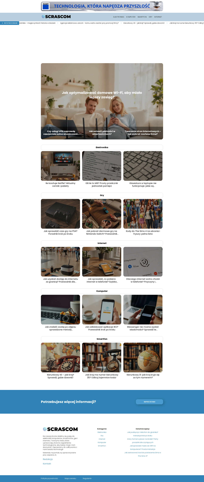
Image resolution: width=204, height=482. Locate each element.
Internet (158, 17)
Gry (150, 17)
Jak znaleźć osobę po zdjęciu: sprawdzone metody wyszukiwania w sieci (60, 328)
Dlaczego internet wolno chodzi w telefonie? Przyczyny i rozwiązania (143, 280)
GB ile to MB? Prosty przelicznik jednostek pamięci (102, 184)
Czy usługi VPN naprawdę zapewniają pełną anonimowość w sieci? (61, 132)
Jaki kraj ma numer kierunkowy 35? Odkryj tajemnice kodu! (158, 23)
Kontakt (47, 463)
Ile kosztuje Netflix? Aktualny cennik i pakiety (60, 184)
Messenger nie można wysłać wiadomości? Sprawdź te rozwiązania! (143, 328)
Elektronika (118, 17)
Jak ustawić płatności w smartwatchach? (102, 132)
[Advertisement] (102, 44)
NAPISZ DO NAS (149, 402)
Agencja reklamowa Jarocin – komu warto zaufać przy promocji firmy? (55, 23)
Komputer (130, 17)
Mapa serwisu (70, 478)
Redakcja (48, 459)
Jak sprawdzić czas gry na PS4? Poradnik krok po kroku (60, 232)
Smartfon (142, 17)
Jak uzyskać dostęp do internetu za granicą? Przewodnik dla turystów (60, 280)
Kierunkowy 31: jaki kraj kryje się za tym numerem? (143, 376)
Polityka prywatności (49, 478)
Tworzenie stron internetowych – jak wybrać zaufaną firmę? (143, 132)
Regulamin (87, 478)
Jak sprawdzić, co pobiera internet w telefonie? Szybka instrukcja (102, 280)
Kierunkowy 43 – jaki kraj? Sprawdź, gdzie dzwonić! (109, 23)
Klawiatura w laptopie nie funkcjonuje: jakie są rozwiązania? (143, 184)
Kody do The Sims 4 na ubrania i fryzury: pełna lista (143, 232)
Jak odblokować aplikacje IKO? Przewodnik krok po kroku (101, 328)
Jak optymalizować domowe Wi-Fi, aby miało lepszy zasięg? (102, 94)
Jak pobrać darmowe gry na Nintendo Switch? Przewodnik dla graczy (101, 232)
